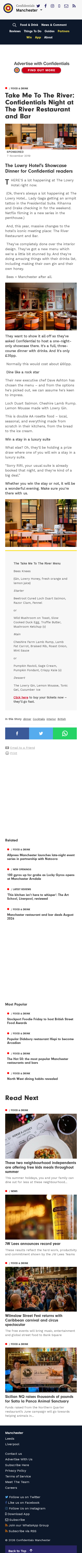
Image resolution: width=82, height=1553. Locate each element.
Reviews (15, 31)
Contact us (13, 1454)
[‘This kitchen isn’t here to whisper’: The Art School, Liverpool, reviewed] (41, 893)
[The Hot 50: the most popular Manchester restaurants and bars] (41, 1058)
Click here (21, 697)
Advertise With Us (18, 1459)
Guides (50, 31)
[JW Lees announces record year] (41, 1222)
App (38, 37)
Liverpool (12, 1444)
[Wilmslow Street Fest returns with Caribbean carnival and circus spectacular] (41, 1298)
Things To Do (32, 31)
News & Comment (54, 25)
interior (51, 719)
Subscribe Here (17, 1465)
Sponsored (15, 151)
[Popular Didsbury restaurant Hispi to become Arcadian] (41, 1038)
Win (29, 37)
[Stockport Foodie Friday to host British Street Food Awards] (41, 1018)
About (48, 37)
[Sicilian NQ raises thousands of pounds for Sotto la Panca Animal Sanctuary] (41, 1379)
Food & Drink (29, 25)
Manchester (14, 1433)
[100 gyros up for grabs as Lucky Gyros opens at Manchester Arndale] (41, 874)
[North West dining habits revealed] (41, 1076)
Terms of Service (18, 1476)
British (62, 719)
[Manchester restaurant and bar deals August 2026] (41, 913)
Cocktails (39, 719)
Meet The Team (17, 1482)
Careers (11, 1488)
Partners (63, 31)
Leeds (9, 1438)
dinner (27, 719)
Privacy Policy (15, 1470)
